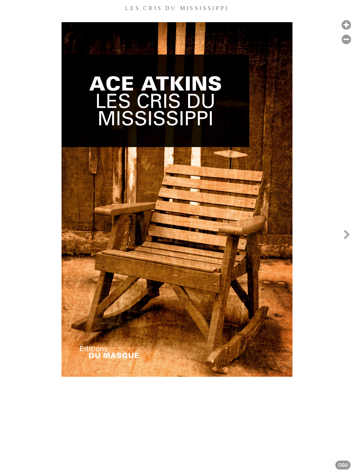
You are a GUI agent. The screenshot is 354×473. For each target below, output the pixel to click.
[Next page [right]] (346, 236)
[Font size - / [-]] (346, 39)
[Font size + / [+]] (346, 25)
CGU (343, 465)
